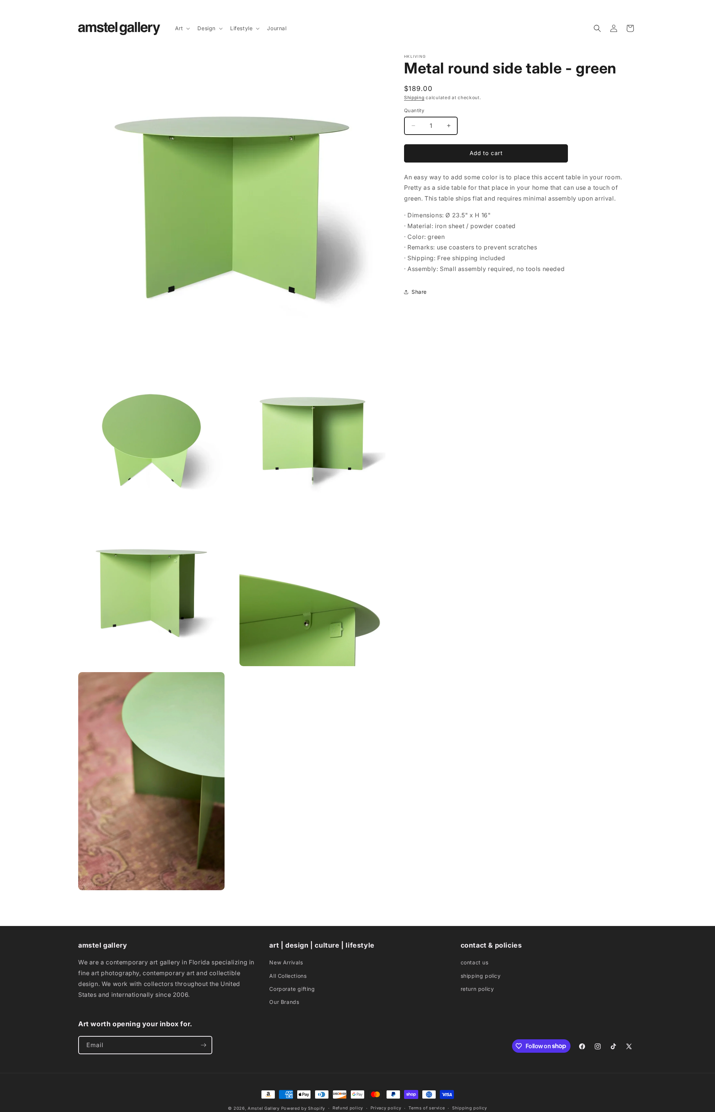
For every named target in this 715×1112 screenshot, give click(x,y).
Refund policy (348, 1108)
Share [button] (419, 292)
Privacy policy (386, 1108)
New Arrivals (286, 962)
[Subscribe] (203, 1045)
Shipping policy (469, 1108)
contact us (475, 962)
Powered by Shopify (303, 1108)
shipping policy (481, 976)
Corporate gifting (292, 989)
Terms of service (427, 1108)
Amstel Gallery (264, 1108)
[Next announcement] (634, 7)
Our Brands (284, 1002)
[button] (182, 28)
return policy (477, 989)
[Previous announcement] (81, 7)
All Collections (287, 976)
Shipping (414, 97)
